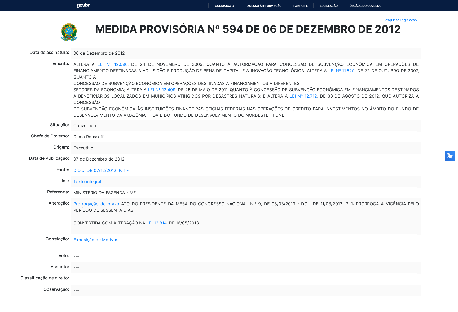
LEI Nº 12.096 (112, 64)
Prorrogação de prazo (96, 203)
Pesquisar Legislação (400, 20)
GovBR (83, 5)
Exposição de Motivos (95, 239)
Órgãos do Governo (365, 6)
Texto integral (87, 181)
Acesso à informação (264, 6)
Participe (300, 6)
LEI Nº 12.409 (161, 89)
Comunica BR (225, 6)
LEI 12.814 (155, 223)
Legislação (329, 6)
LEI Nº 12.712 (303, 96)
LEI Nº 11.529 (341, 70)
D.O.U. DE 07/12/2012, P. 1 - (101, 170)
